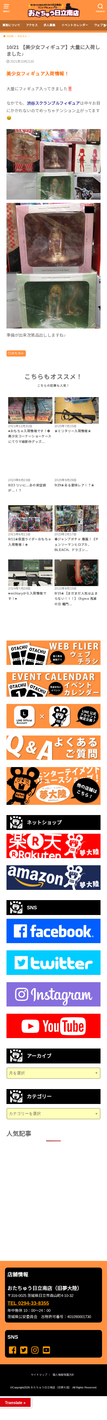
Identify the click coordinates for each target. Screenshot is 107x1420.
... (50, 1397)
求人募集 (49, 25)
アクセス (32, 25)
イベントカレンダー (74, 25)
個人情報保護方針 (63, 1374)
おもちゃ (18, 353)
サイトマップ (39, 1374)
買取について (11, 25)
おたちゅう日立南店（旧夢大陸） (51, 1387)
